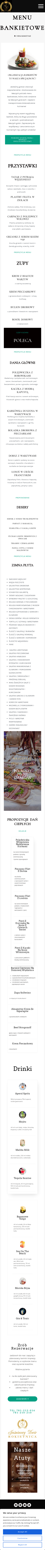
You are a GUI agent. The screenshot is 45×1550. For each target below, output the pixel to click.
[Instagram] (20, 1505)
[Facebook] (16, 1505)
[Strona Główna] (15, 36)
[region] (22, 1529)
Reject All (22, 1545)
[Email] (25, 1505)
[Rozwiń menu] (41, 6)
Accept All (22, 1532)
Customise (22, 1538)
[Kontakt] (29, 1505)
